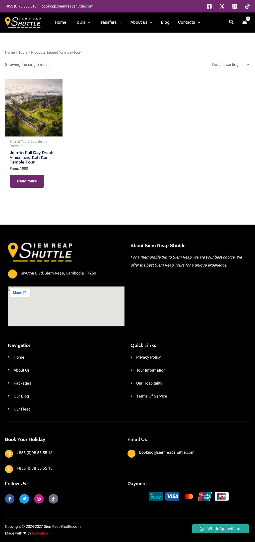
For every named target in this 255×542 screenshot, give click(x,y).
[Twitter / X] (222, 6)
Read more (27, 181)
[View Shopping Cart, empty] (244, 22)
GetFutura (40, 533)
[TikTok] (247, 6)
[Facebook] (209, 6)
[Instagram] (234, 6)
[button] (87, 22)
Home (10, 52)
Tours (23, 52)
